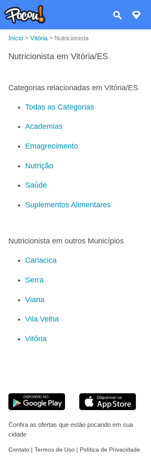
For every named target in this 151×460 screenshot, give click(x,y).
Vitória (36, 339)
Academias (43, 126)
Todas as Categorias (59, 107)
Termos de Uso (54, 449)
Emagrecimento (51, 146)
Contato (18, 449)
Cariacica (41, 260)
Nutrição (39, 166)
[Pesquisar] (117, 16)
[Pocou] (25, 21)
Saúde (36, 185)
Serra (34, 280)
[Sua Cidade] (136, 16)
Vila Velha (42, 319)
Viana (34, 299)
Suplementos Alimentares (68, 205)
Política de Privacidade (110, 449)
